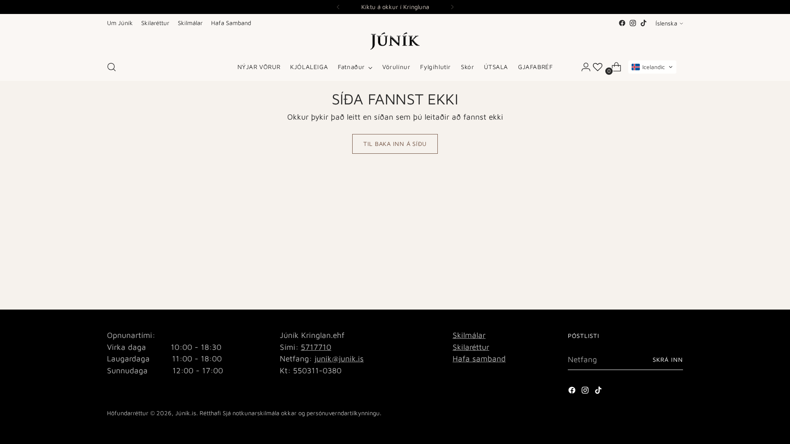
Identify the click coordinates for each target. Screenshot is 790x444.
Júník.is (185, 412)
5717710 (316, 347)
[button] (652, 67)
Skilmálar (469, 335)
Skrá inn (668, 359)
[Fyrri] (338, 7)
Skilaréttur (471, 347)
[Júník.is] (395, 41)
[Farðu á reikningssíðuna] (582, 67)
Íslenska (666, 23)
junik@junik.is (339, 358)
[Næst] (452, 7)
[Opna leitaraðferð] (111, 67)
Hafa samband (479, 358)
